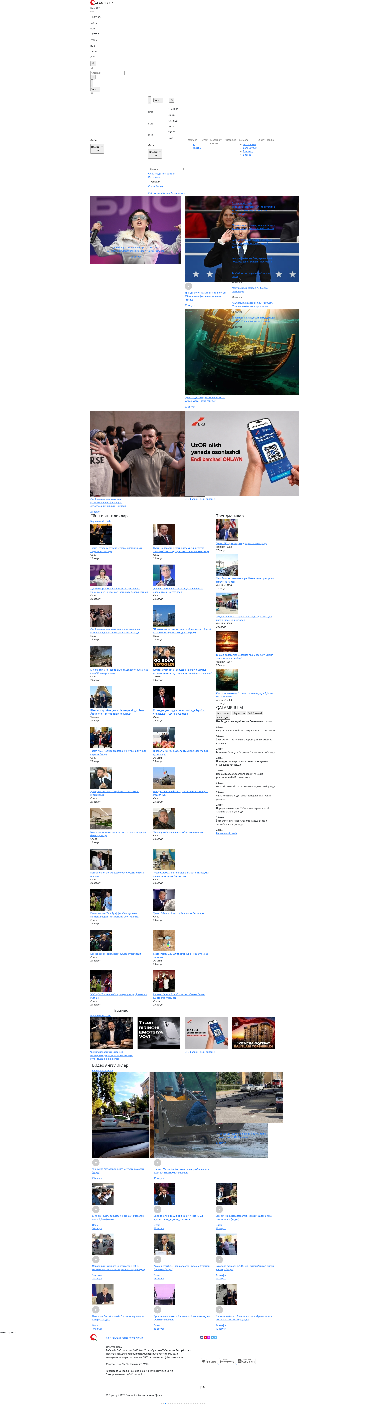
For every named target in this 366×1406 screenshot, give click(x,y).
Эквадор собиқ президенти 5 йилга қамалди (178, 832)
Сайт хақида (155, 193)
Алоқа (174, 193)
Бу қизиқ (248, 151)
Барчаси (242, 203)
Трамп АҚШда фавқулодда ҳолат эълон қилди (241, 543)
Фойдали (155, 181)
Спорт (151, 186)
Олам (151, 173)
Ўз (93, 89)
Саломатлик (249, 147)
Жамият (154, 169)
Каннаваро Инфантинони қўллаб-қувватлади (115, 953)
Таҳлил (159, 186)
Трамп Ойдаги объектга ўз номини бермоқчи (178, 913)
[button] (161, 1403)
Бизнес (166, 193)
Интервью (154, 177)
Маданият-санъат (165, 173)
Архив (181, 193)
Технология (249, 144)
